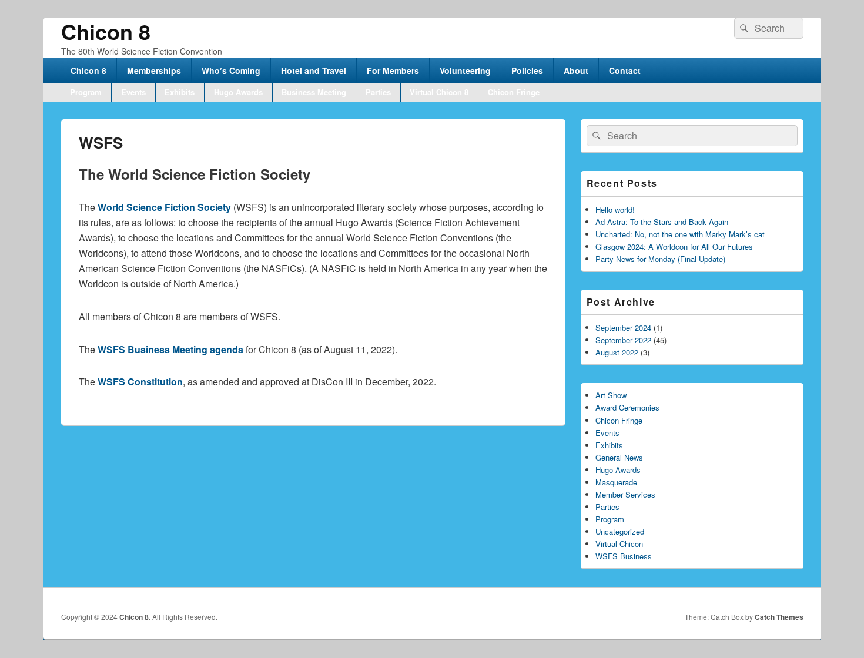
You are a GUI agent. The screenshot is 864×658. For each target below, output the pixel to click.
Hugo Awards (238, 92)
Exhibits (180, 92)
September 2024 (623, 327)
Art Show (611, 395)
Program (86, 92)
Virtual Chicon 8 (439, 92)
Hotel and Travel (313, 70)
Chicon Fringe (514, 92)
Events (133, 92)
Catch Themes (779, 617)
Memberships (154, 70)
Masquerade (616, 482)
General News (619, 457)
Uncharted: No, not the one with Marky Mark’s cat (680, 234)
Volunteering (465, 70)
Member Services (625, 494)
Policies (527, 70)
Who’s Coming (231, 70)
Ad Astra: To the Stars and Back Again (661, 221)
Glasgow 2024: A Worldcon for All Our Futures (674, 246)
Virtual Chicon (619, 543)
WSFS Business (623, 556)
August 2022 (616, 352)
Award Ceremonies (627, 407)
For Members (393, 70)
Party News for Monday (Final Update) (660, 258)
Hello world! (615, 209)
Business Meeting (314, 92)
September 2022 (623, 339)
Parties (378, 92)
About (576, 70)
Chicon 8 (105, 31)
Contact (625, 70)
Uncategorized (619, 531)
